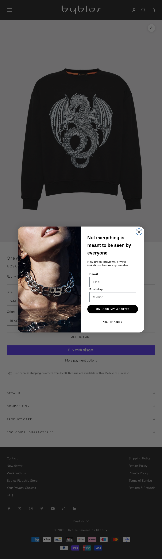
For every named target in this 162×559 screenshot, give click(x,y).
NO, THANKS (113, 321)
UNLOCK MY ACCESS (113, 309)
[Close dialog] (139, 232)
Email (93, 274)
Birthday (96, 289)
